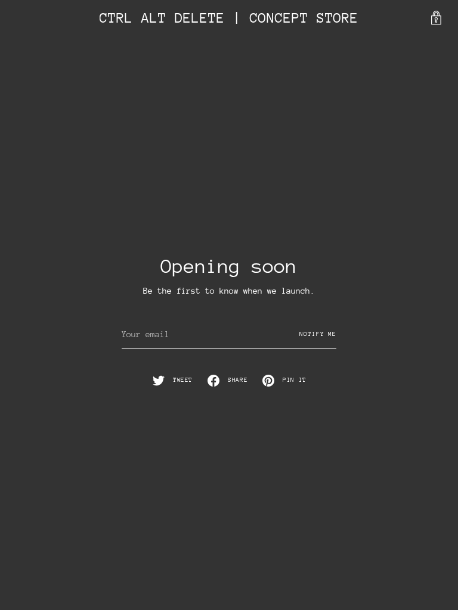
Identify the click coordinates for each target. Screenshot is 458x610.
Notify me (317, 334)
